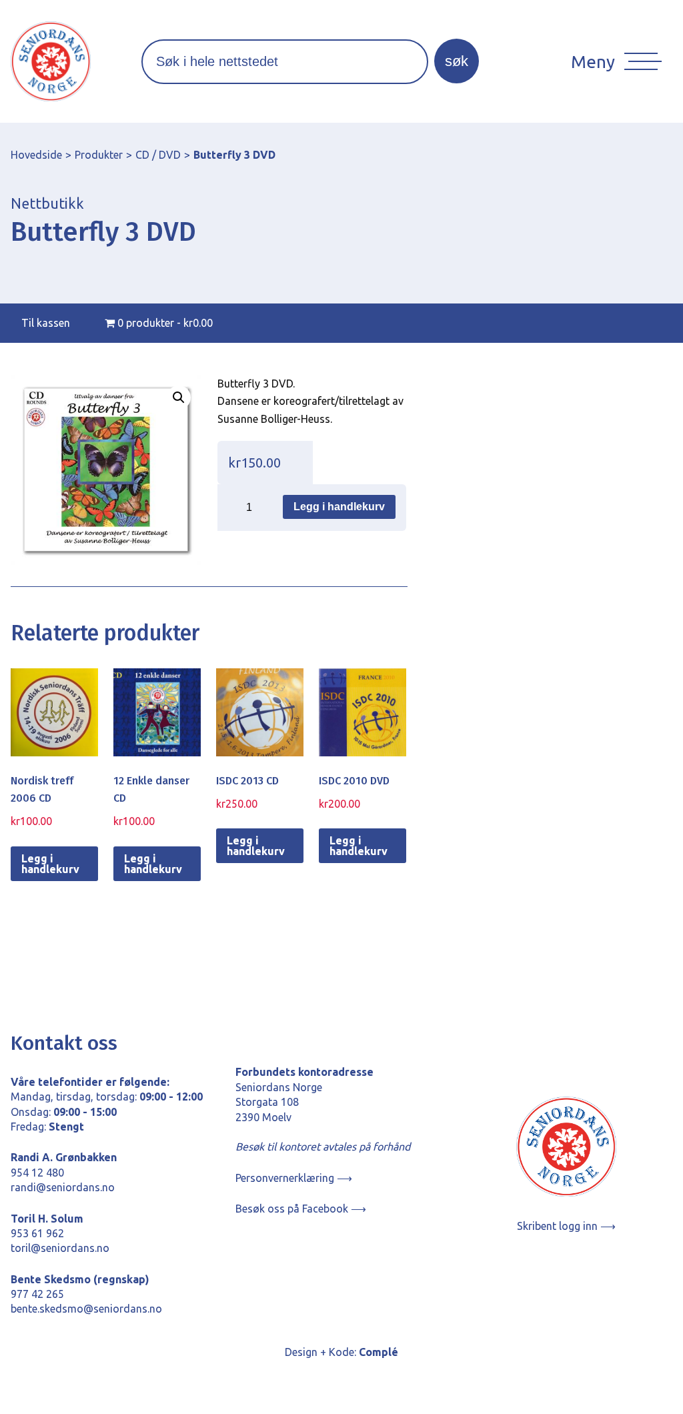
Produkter (99, 155)
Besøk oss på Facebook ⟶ (300, 1209)
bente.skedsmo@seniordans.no (86, 1309)
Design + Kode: (341, 1352)
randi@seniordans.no (63, 1187)
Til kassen (45, 323)
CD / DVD (158, 155)
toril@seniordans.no (60, 1248)
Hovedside (36, 155)
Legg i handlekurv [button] (50, 863)
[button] (179, 398)
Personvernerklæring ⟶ (293, 1178)
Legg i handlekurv (339, 506)
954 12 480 (37, 1173)
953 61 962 (37, 1233)
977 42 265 (37, 1294)
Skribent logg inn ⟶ (566, 1226)
